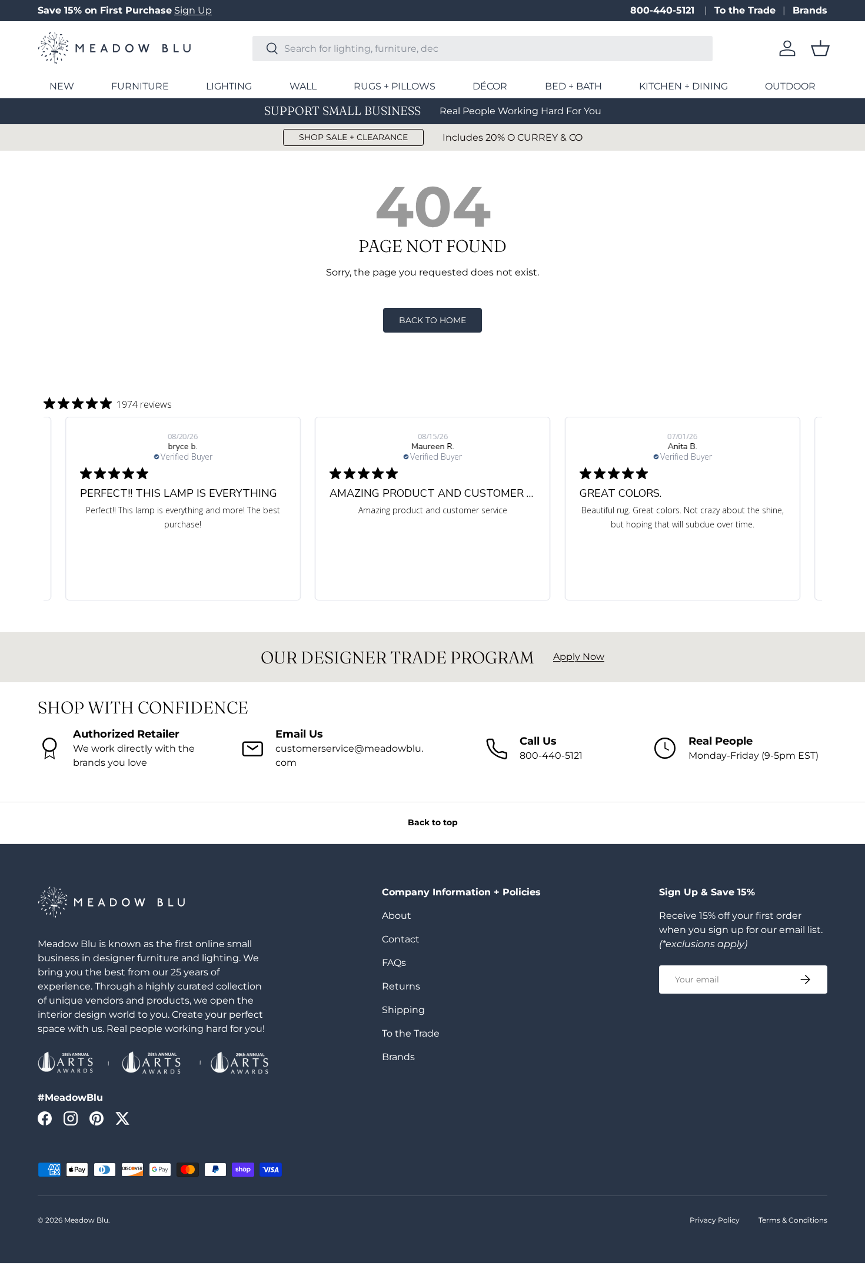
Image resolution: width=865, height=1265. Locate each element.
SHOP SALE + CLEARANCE (353, 137)
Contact (401, 939)
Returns (401, 986)
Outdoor (790, 86)
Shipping (403, 1009)
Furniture (140, 86)
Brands (810, 10)
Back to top (433, 822)
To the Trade (745, 10)
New (61, 86)
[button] (820, 48)
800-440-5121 (663, 10)
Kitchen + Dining (683, 86)
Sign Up (193, 10)
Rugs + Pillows (394, 86)
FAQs (394, 962)
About (396, 915)
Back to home (432, 320)
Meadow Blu (86, 1220)
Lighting (229, 86)
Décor (490, 86)
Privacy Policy (715, 1220)
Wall (303, 86)
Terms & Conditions (792, 1220)
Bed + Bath (573, 86)
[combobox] (482, 48)
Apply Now (578, 656)
